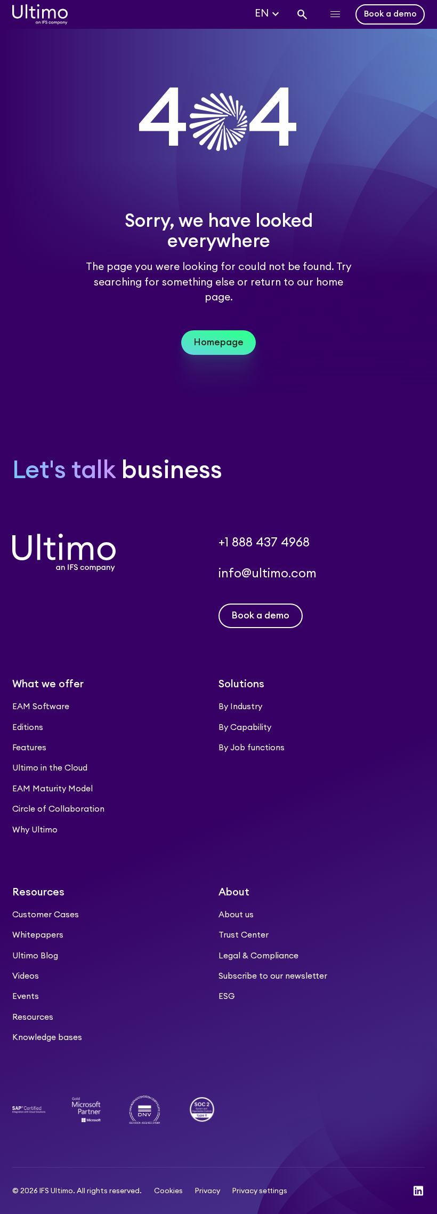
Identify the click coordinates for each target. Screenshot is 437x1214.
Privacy (207, 1191)
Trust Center (243, 935)
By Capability (244, 728)
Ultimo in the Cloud (49, 768)
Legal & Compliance (258, 956)
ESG (226, 997)
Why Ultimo (35, 830)
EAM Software (40, 707)
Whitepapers (37, 935)
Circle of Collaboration (58, 809)
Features (29, 748)
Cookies (168, 1191)
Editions (27, 728)
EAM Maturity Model (52, 789)
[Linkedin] (418, 1190)
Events (25, 997)
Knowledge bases (47, 1038)
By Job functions (251, 748)
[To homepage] (40, 14)
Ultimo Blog (35, 956)
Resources (32, 1017)
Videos (25, 976)
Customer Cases (45, 915)
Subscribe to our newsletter (272, 976)
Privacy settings (259, 1191)
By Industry (240, 707)
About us (236, 915)
